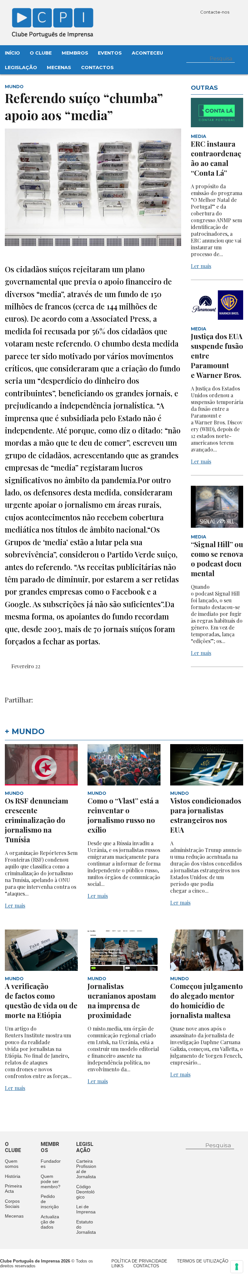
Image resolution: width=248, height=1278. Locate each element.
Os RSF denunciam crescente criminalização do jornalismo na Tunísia (36, 820)
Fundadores (51, 1164)
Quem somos (11, 1164)
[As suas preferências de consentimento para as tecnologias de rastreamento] (237, 1267)
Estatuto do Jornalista (86, 1227)
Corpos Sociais (12, 1204)
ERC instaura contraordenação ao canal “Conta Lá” (216, 158)
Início (12, 53)
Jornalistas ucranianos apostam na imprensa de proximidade (122, 1000)
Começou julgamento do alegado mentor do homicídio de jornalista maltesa (206, 1000)
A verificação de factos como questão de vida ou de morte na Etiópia (41, 1000)
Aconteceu (147, 53)
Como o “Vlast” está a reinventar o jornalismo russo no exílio (123, 815)
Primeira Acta (13, 1188)
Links (117, 1265)
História (12, 1176)
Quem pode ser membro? (50, 1181)
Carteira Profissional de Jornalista (86, 1169)
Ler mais (201, 266)
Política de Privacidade (139, 1261)
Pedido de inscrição (50, 1201)
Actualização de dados (50, 1222)
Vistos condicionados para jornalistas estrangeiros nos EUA (205, 815)
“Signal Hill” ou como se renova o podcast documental (217, 558)
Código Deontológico (85, 1192)
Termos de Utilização (202, 1261)
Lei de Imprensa (86, 1209)
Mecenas (59, 67)
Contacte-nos (215, 12)
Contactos (97, 67)
